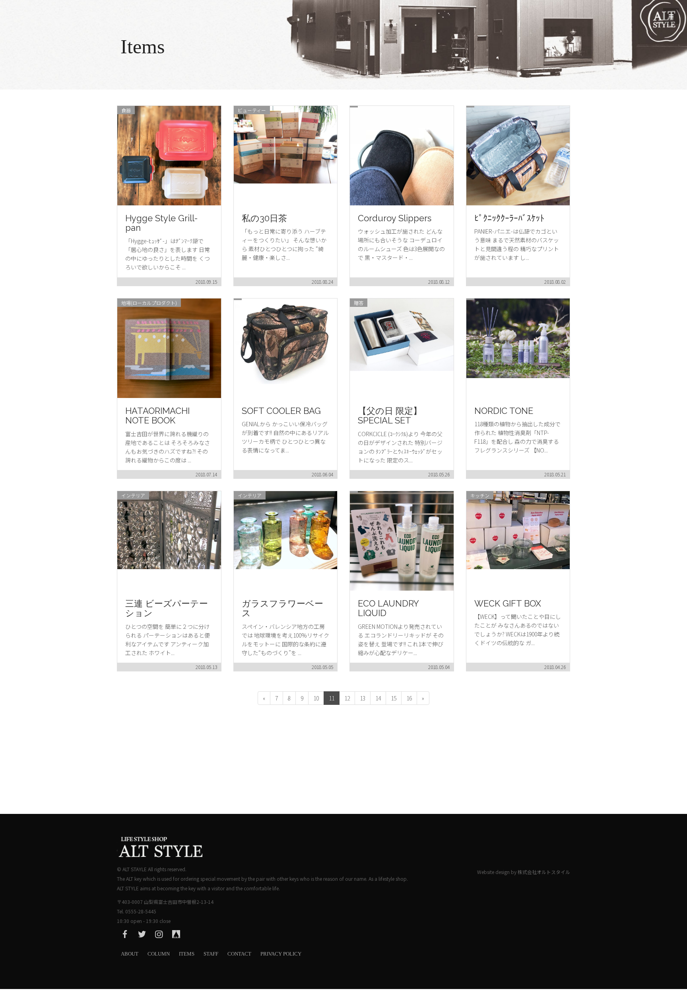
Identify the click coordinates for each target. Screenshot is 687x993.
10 (316, 698)
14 (378, 698)
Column (158, 954)
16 (409, 698)
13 (362, 698)
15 (393, 698)
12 (347, 698)
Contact (239, 954)
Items (186, 954)
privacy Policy (280, 954)
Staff (211, 954)
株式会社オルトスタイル (544, 871)
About (129, 954)
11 (331, 698)
